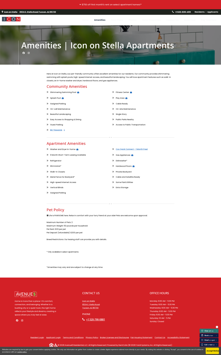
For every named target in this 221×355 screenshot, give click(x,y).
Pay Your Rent (210, 19)
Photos (133, 20)
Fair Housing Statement (141, 337)
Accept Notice (213, 351)
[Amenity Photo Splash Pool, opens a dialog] (62, 98)
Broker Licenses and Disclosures (114, 337)
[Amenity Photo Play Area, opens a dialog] (126, 98)
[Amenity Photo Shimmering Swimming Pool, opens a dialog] (78, 92)
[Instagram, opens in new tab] (28, 53)
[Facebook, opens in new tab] (23, 53)
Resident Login (37, 337)
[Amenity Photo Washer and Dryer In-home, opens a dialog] (77, 149)
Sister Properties (151, 20)
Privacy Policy (92, 337)
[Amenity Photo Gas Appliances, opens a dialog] (132, 155)
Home (85, 20)
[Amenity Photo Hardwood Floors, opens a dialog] (133, 166)
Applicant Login (53, 337)
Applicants (213, 12)
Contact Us (172, 20)
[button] (110, 4)
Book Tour (189, 20)
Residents (200, 12)
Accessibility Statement (178, 337)
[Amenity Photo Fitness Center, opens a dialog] (130, 92)
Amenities (99, 20)
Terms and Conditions (73, 337)
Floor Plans (117, 20)
